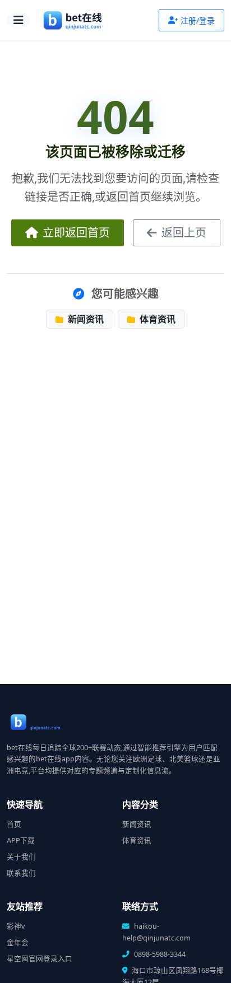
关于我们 (21, 857)
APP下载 (21, 840)
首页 (14, 824)
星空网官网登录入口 (39, 958)
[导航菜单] (18, 20)
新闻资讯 (85, 319)
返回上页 (183, 232)
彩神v (16, 926)
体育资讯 (156, 319)
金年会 (18, 942)
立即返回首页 (76, 232)
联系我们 (21, 873)
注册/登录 (198, 20)
